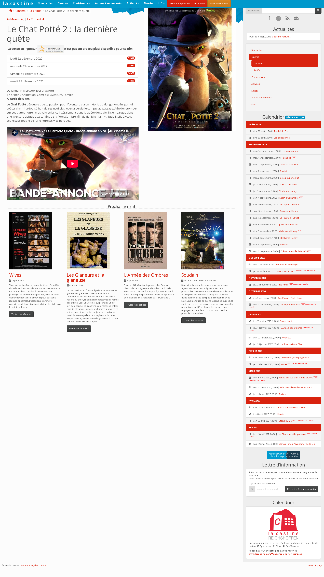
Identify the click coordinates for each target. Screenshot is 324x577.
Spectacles (45, 3)
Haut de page (315, 565)
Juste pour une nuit (289, 177)
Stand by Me (285, 420)
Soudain (189, 275)
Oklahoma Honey (288, 191)
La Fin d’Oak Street (289, 164)
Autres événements (108, 3)
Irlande (280, 414)
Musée (148, 3)
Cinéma (63, 3)
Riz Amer (283, 284)
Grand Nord (286, 321)
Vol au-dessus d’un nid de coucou (296, 377)
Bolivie (282, 394)
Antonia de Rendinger (287, 264)
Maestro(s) (17, 19)
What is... (286, 337)
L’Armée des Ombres (146, 275)
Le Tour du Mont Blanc (292, 344)
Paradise (286, 157)
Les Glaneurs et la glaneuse (85, 277)
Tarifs (257, 70)
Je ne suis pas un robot (263, 483)
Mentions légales (29, 565)
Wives (15, 275)
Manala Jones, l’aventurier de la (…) (297, 443)
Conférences (81, 3)
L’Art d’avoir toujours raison (292, 407)
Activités (133, 3)
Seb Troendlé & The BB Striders (296, 387)
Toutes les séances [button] (21, 314)
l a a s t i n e (18, 3)
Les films (35, 11)
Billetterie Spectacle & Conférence (187, 3)
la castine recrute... (281, 36)
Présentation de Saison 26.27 (295, 251)
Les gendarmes (282, 137)
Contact (44, 565)
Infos (161, 3)
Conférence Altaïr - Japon (290, 297)
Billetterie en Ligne (295, 117)
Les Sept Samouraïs (290, 304)
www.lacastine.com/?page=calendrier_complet (275, 553)
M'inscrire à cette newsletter (301, 489)
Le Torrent (34, 19)
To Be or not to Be (284, 271)
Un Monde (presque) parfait (295, 357)
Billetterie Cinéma (219, 3)
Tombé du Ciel (281, 131)
